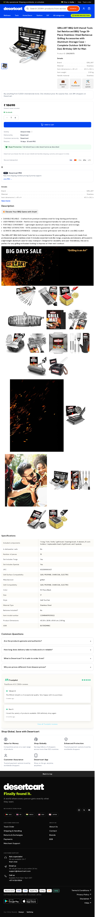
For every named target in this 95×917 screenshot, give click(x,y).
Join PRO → (7, 179)
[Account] (84, 9)
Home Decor (27, 15)
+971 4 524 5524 (15, 880)
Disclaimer (85, 899)
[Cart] (89, 9)
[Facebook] (89, 810)
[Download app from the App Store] (29, 901)
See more (5, 201)
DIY (48, 15)
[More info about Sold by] (32, 132)
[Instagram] (79, 810)
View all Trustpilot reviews (47, 724)
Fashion (39, 15)
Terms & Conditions (81, 890)
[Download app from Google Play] (12, 901)
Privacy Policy (84, 894)
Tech (17, 15)
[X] (84, 810)
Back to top (47, 774)
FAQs (88, 903)
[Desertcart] (13, 8)
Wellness (7, 15)
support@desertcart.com (20, 871)
